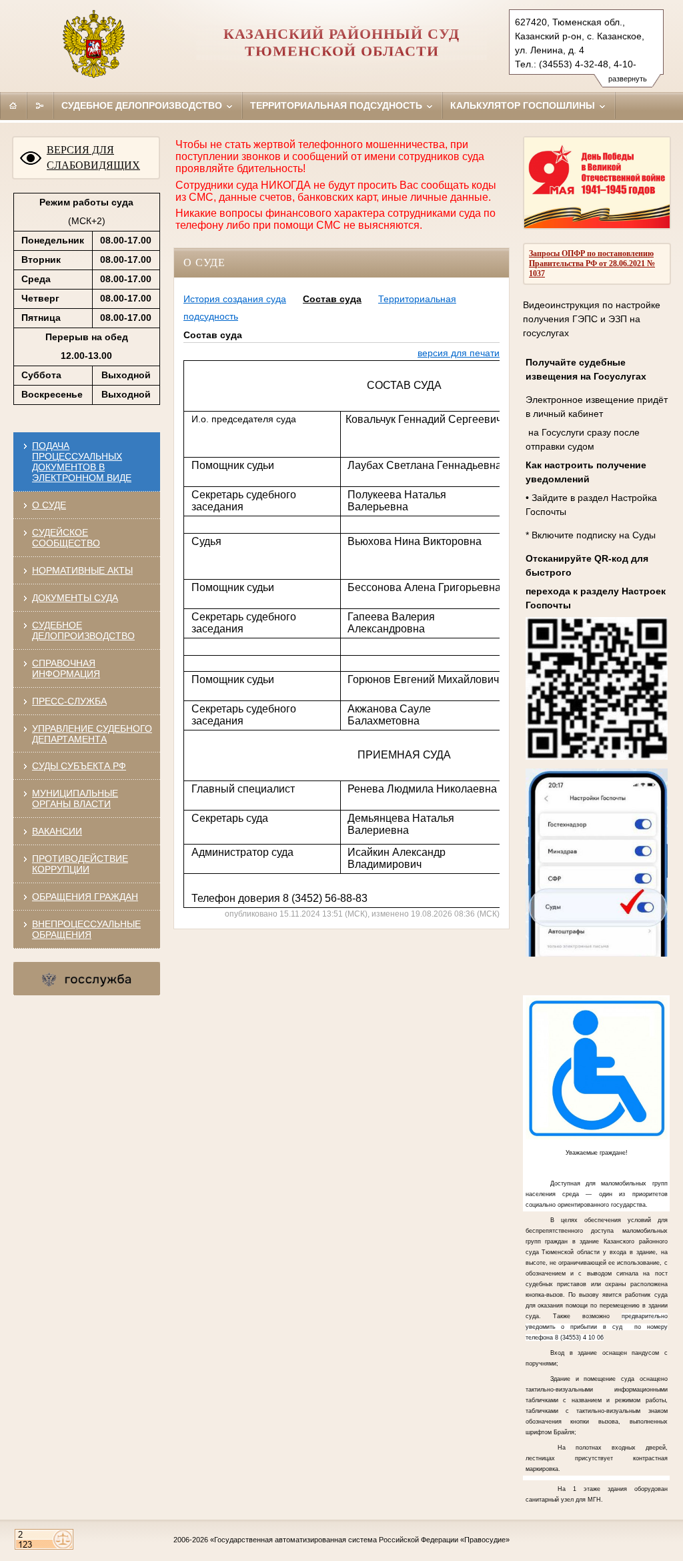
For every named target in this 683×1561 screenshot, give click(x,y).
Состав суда (332, 299)
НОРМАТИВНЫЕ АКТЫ (82, 570)
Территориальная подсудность (337, 105)
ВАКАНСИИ (57, 831)
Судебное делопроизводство (143, 105)
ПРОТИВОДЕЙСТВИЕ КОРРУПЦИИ (80, 864)
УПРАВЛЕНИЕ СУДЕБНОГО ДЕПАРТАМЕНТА (92, 733)
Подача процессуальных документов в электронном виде (81, 461)
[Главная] (13, 105)
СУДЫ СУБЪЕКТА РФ (79, 765)
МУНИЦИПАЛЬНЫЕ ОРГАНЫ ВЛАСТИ (75, 798)
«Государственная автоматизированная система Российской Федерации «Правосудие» (360, 1540)
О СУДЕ (49, 505)
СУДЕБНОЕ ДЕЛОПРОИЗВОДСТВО (83, 630)
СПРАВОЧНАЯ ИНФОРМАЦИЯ (66, 668)
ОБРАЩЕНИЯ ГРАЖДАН (85, 896)
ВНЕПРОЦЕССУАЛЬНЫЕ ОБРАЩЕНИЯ (86, 929)
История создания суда (234, 299)
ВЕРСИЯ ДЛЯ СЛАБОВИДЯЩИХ (93, 157)
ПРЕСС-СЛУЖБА (69, 701)
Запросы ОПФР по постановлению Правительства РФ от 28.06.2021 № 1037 (592, 263)
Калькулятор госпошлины (524, 105)
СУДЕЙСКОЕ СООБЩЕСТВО (66, 537)
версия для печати (459, 353)
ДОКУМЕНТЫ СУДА (75, 597)
